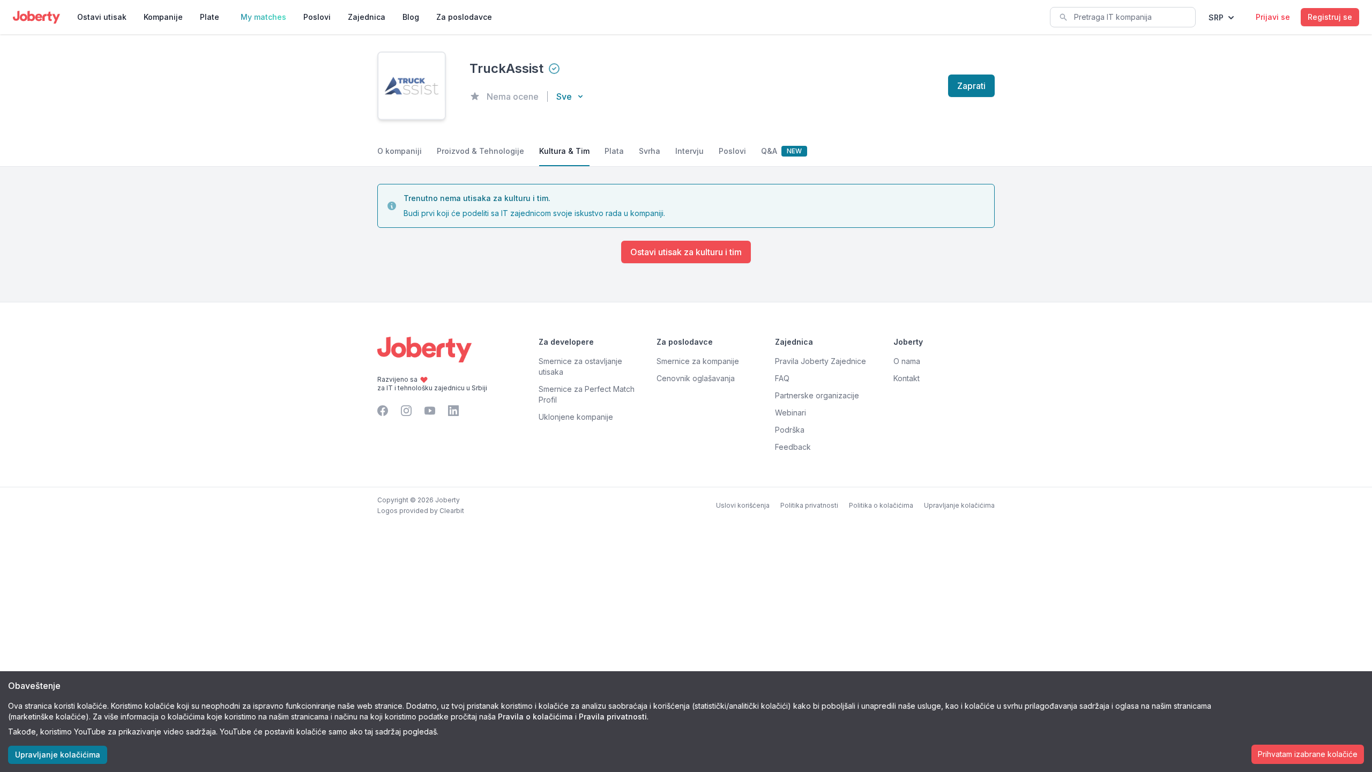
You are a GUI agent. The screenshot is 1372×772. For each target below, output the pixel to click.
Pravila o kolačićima (535, 716)
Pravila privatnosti (613, 716)
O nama (906, 361)
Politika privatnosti (809, 505)
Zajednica (366, 16)
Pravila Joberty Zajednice (820, 361)
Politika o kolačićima (881, 505)
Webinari (790, 412)
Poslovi (317, 16)
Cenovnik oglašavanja (696, 378)
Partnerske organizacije (817, 395)
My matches (263, 16)
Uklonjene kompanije (576, 416)
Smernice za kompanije (698, 361)
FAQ (782, 378)
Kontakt (906, 378)
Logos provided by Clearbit (420, 511)
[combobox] (1122, 17)
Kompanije (163, 16)
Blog (410, 16)
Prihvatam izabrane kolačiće (1308, 754)
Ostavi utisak (101, 16)
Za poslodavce (464, 16)
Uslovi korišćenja (743, 505)
